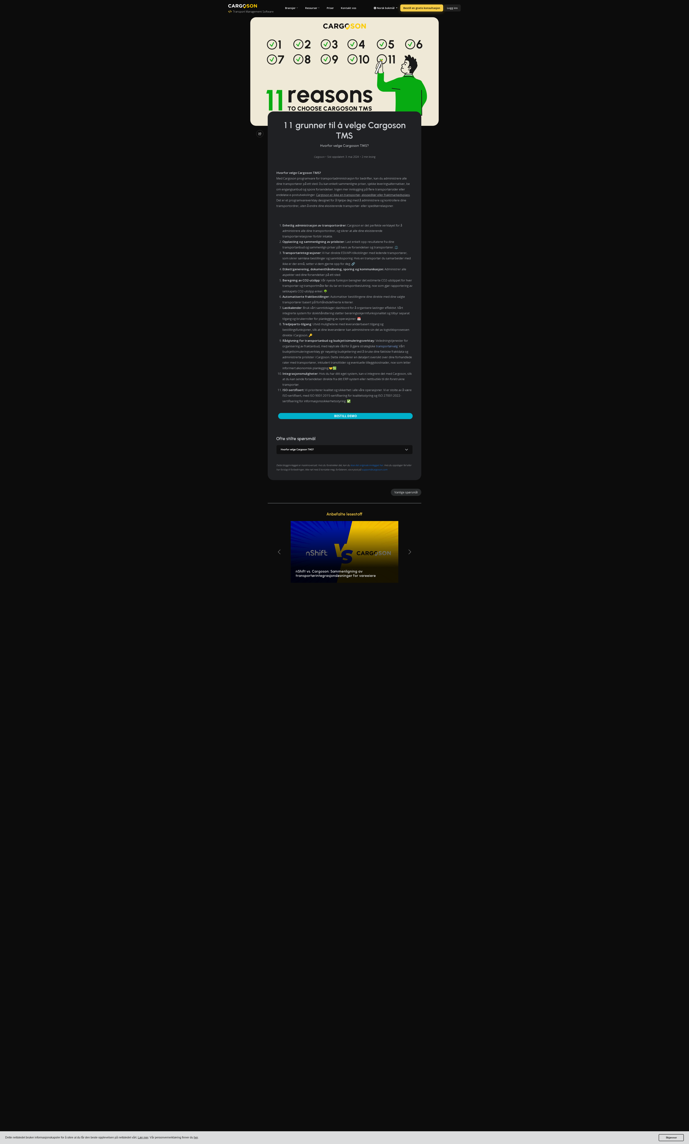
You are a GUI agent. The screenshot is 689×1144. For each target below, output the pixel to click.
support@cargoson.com (374, 469)
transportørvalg (387, 346)
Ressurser (311, 8)
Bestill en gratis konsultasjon (421, 8)
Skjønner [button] (671, 1137)
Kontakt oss (348, 8)
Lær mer (143, 1137)
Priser (330, 8)
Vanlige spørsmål (406, 492)
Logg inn (452, 8)
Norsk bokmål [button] (385, 8)
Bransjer (290, 8)
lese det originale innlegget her (367, 465)
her (196, 1137)
